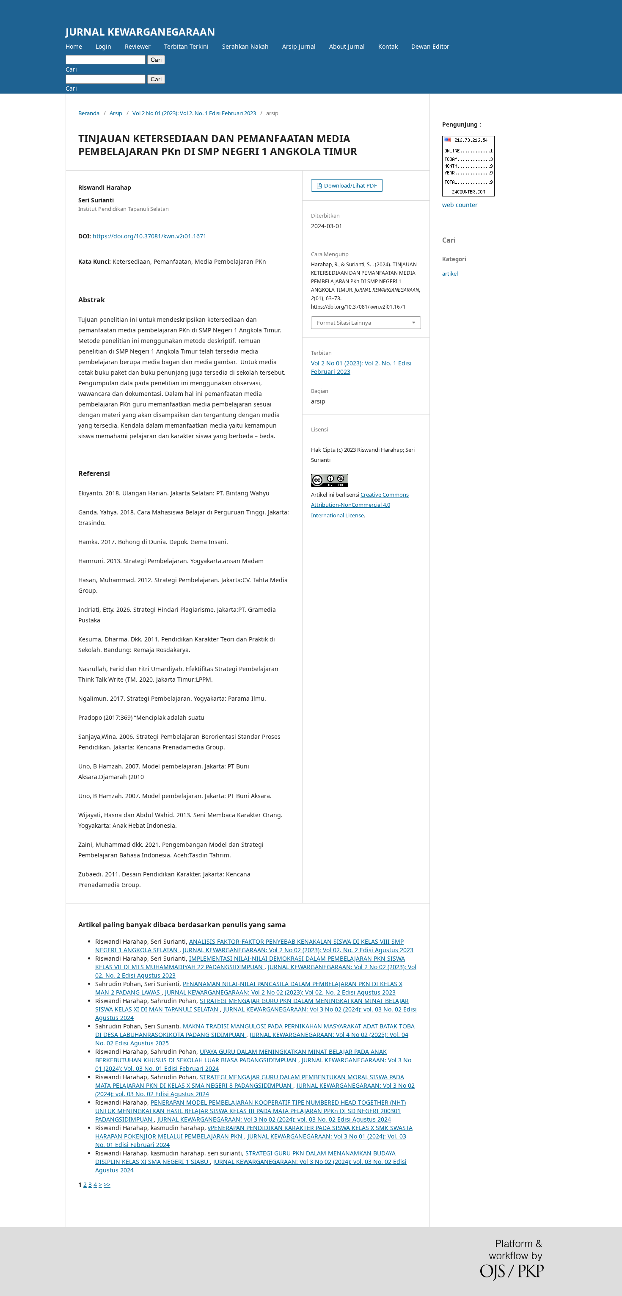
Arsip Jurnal (299, 46)
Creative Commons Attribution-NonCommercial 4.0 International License (360, 505)
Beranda (88, 113)
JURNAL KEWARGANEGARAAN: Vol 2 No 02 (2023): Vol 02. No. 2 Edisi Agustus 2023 (298, 950)
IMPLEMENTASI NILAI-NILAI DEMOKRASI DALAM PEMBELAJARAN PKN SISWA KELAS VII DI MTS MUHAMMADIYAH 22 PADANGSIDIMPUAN (250, 962)
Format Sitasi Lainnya (344, 322)
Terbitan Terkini (186, 46)
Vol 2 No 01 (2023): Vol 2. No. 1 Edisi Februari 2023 (194, 113)
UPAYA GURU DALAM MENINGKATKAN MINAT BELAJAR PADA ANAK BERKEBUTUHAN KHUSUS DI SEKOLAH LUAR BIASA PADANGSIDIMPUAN (241, 1055)
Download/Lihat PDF (350, 185)
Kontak (388, 46)
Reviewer (138, 46)
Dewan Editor (430, 46)
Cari (156, 59)
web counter (460, 205)
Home (74, 46)
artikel (450, 273)
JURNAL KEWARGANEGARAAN (140, 32)
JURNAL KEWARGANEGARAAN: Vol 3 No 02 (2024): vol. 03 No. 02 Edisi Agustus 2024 (274, 1119)
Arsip (116, 113)
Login (103, 46)
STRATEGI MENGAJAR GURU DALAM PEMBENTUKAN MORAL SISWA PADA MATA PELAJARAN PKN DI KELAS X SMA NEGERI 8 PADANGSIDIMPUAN (249, 1081)
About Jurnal (347, 46)
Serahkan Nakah (245, 46)
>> (107, 1184)
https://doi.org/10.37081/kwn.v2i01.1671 (149, 236)
